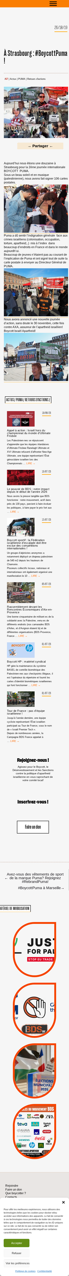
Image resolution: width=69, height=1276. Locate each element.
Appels (27, 968)
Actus (13, 79)
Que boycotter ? (34, 1108)
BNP (34, 1124)
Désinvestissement (48, 1115)
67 (6, 79)
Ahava (40, 1120)
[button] (63, 1202)
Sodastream (34, 1149)
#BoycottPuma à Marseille (41, 888)
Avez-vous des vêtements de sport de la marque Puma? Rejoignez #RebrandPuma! (34, 877)
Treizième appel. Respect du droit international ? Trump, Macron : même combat (34, 998)
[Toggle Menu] (58, 3)
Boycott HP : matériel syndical (26, 661)
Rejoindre (11, 1185)
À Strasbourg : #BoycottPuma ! (36, 57)
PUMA (21, 79)
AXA (25, 1124)
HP (41, 1129)
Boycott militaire (34, 1025)
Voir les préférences (17, 1263)
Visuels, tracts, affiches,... (34, 1154)
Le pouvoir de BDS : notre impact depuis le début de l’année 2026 (28, 490)
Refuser (16, 1253)
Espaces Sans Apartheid (34, 1078)
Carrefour (30, 1129)
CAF (42, 1124)
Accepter (16, 1243)
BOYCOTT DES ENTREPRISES (34, 1019)
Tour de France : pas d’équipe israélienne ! (26, 712)
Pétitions (40, 973)
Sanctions (41, 968)
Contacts (11, 1197)
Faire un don (33, 827)
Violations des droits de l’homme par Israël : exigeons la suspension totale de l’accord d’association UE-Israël (34, 944)
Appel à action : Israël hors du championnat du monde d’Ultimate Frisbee (28, 433)
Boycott (28, 1115)
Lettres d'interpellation (34, 1030)
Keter (34, 1134)
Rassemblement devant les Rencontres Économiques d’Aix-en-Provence (29, 609)
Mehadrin (28, 1144)
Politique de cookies (25, 1271)
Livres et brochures (34, 1139)
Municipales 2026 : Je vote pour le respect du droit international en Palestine (34, 1057)
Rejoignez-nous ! (33, 760)
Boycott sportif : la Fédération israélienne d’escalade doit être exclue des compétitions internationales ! (26, 544)
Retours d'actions (36, 79)
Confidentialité (44, 1271)
